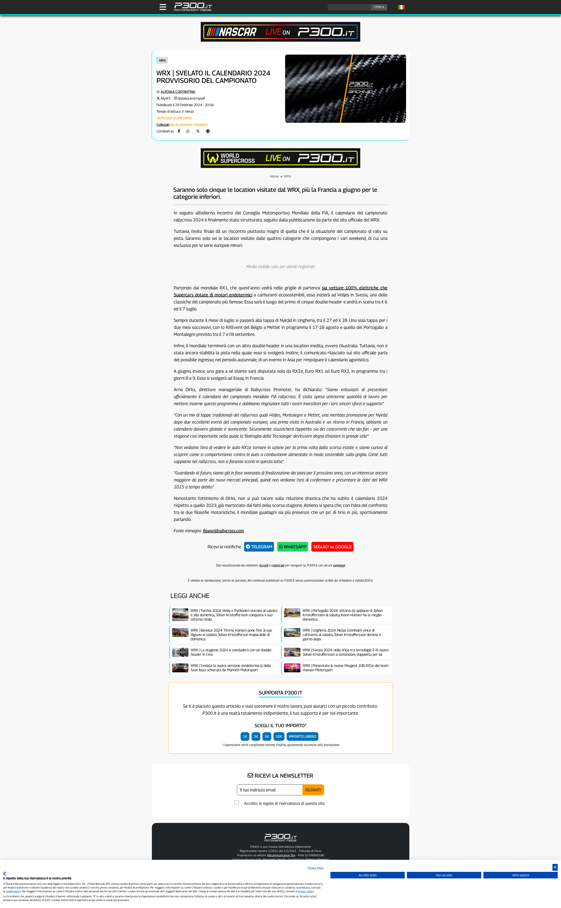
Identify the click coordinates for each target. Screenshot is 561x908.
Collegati (163, 125)
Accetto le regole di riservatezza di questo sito (284, 803)
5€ (267, 736)
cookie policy (13, 891)
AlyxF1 (166, 98)
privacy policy (306, 891)
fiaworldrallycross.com (223, 530)
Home (274, 176)
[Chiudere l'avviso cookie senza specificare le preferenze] (555, 867)
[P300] (280, 167)
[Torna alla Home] (280, 842)
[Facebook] (179, 131)
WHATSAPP (294, 546)
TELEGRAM (261, 546)
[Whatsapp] (188, 131)
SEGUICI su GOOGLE (332, 546)
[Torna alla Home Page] (190, 10)
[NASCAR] (280, 40)
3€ (256, 736)
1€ (245, 736)
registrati (278, 565)
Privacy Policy (316, 867)
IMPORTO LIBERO (302, 736)
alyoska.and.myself (191, 98)
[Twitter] (198, 131)
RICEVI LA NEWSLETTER (283, 775)
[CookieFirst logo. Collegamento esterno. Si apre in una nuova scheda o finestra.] (5, 874)
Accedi (263, 565)
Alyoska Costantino (178, 92)
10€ (279, 736)
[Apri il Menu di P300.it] (163, 7)
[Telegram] (208, 131)
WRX (162, 60)
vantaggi (339, 565)
